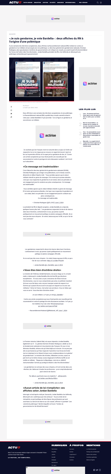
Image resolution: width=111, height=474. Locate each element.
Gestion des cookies (91, 454)
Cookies (71, 459)
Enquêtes (37, 2)
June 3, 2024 (58, 383)
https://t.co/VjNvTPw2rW (55, 261)
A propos (71, 449)
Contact (71, 451)
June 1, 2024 (63, 310)
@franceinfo (62, 376)
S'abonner (71, 457)
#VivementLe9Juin (57, 304)
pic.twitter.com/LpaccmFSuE (47, 306)
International (70, 2)
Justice (45, 2)
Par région (83, 2)
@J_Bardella (58, 295)
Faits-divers (27, 2)
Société (52, 2)
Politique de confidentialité (92, 451)
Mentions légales (90, 459)
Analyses (60, 2)
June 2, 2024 (59, 202)
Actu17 (15, 2)
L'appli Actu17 (72, 454)
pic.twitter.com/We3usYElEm (47, 378)
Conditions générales (91, 457)
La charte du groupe (91, 449)
